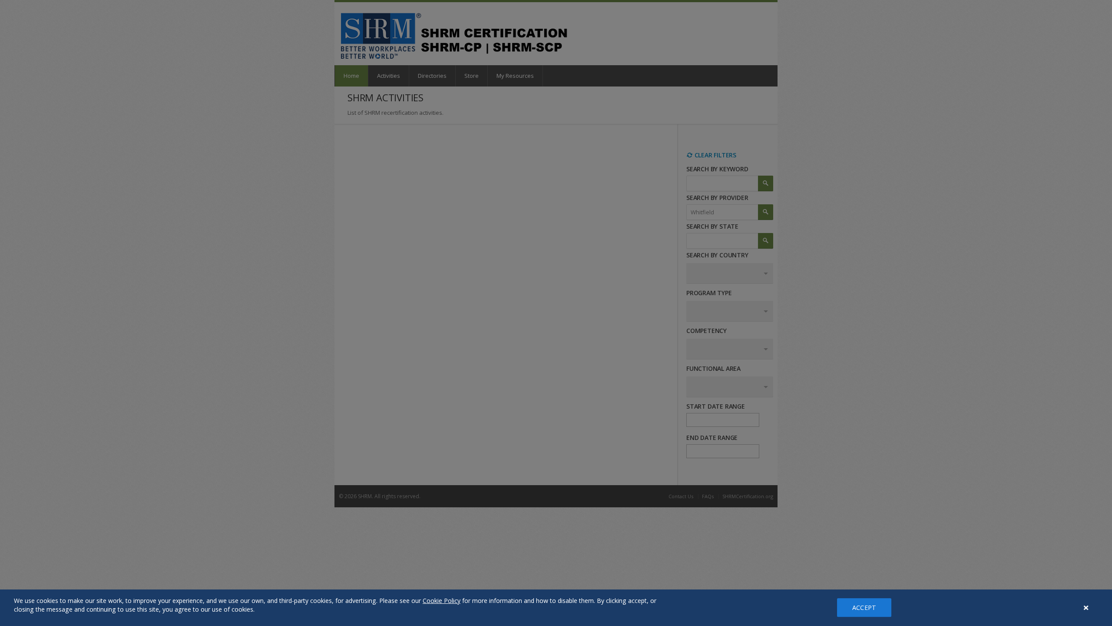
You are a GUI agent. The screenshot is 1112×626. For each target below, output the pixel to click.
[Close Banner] (1086, 608)
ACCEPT (864, 607)
